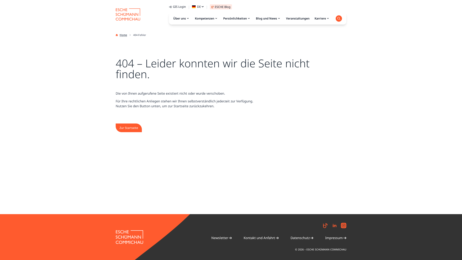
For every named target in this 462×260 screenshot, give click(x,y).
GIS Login (179, 7)
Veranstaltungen (298, 18)
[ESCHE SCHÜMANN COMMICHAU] (128, 14)
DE (199, 7)
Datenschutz (300, 238)
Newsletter (219, 238)
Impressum (334, 238)
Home (123, 35)
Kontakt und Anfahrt (259, 238)
